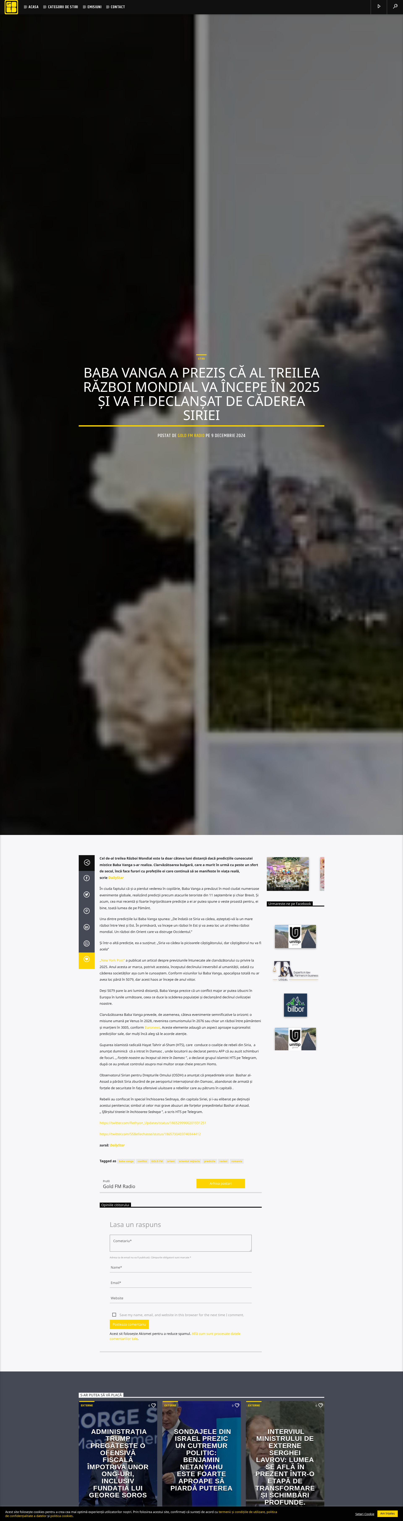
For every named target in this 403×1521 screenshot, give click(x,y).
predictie (209, 1215)
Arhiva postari (221, 1237)
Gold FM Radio (191, 460)
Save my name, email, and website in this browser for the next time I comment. (182, 1369)
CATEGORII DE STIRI (63, 7)
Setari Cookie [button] (364, 1514)
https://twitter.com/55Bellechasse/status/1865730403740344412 (150, 1188)
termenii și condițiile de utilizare (242, 1512)
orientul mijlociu (189, 1215)
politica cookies (61, 1516)
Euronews (152, 1081)
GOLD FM (157, 1215)
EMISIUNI (94, 7)
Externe (87, 1459)
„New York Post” (113, 1014)
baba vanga (126, 1215)
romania (237, 1215)
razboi (223, 1215)
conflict (142, 1215)
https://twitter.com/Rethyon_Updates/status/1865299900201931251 (153, 1177)
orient (171, 1215)
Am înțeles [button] (387, 1514)
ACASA (34, 7)
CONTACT (118, 7)
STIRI (201, 384)
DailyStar (116, 931)
